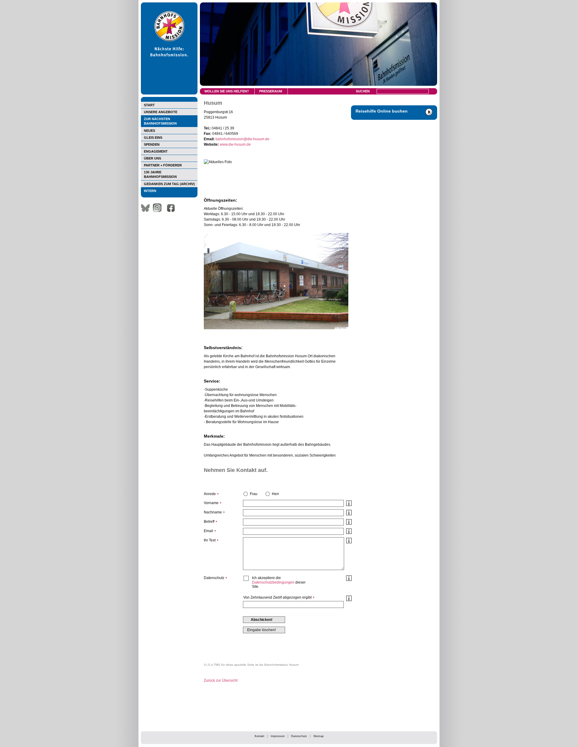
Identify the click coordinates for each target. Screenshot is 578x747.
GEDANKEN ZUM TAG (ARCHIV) (169, 184)
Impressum (278, 736)
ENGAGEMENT (156, 151)
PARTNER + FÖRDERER (163, 165)
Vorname (211, 503)
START (149, 105)
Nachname (213, 512)
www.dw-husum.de (235, 144)
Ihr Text (210, 540)
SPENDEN (152, 144)
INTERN (150, 191)
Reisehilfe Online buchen (382, 111)
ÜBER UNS (152, 158)
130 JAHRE (160, 174)
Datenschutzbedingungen (273, 582)
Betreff (209, 521)
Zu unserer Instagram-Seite (159, 207)
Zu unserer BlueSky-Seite (147, 207)
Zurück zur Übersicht (221, 680)
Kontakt (259, 736)
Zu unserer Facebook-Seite (172, 207)
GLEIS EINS (153, 137)
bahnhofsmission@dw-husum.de (242, 139)
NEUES (149, 130)
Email (208, 531)
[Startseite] (169, 93)
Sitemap (318, 736)
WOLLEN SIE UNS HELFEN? (226, 91)
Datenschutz (299, 736)
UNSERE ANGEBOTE (160, 112)
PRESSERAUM (270, 91)
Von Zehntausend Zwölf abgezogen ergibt (277, 597)
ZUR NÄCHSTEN (160, 121)
